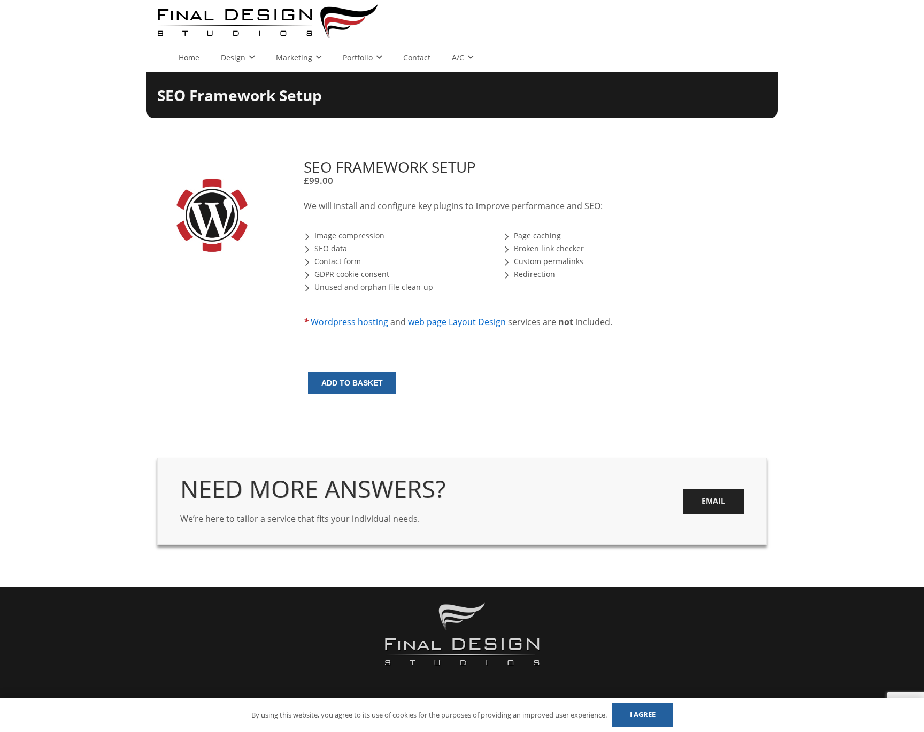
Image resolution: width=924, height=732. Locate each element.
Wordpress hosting (349, 322)
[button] (252, 175)
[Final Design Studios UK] (268, 21)
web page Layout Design (457, 322)
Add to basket (352, 383)
